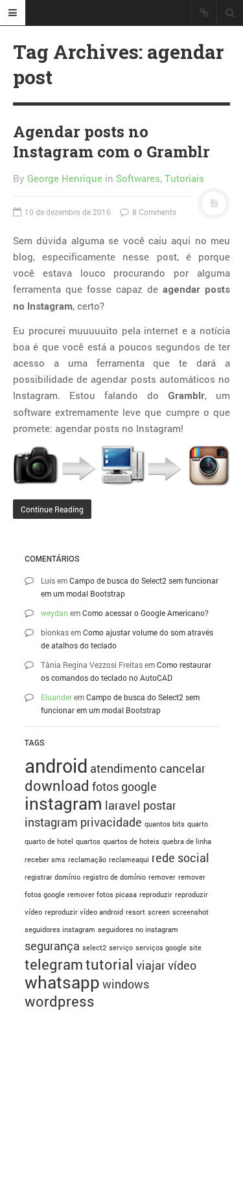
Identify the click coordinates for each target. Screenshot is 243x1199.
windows (125, 984)
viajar (150, 965)
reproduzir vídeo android (84, 912)
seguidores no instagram (138, 929)
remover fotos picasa (102, 894)
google (139, 786)
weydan (54, 613)
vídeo (182, 965)
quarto (197, 823)
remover (162, 877)
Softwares (138, 178)
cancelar (182, 768)
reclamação (87, 859)
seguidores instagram (60, 929)
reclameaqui (129, 859)
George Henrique (64, 178)
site (195, 947)
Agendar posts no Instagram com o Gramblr (111, 141)
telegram (54, 964)
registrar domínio (52, 877)
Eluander (56, 697)
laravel (123, 805)
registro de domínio (114, 877)
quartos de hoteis (131, 841)
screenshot (190, 912)
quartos (88, 841)
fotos (105, 786)
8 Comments (153, 212)
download (57, 785)
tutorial (109, 964)
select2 (94, 947)
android (56, 765)
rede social (180, 857)
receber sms (45, 859)
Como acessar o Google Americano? (145, 613)
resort (135, 912)
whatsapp (62, 982)
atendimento (123, 768)
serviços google (161, 947)
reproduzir (155, 894)
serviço (121, 947)
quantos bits (165, 823)
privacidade (111, 822)
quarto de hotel (49, 841)
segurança (52, 945)
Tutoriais (184, 178)
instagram (63, 803)
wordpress (60, 1001)
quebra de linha (186, 841)
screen (159, 912)
